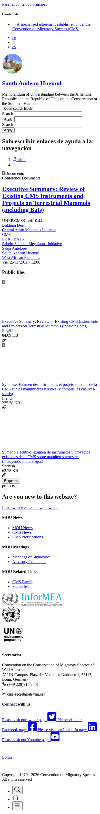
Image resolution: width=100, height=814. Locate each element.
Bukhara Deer (13, 225)
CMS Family (22, 582)
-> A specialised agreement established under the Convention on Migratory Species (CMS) (51, 26)
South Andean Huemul (32, 83)
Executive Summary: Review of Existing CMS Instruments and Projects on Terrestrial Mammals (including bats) (50, 323)
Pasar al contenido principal (24, 4)
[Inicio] (12, 72)
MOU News (22, 528)
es (14, 47)
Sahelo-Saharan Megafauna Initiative (32, 244)
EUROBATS (13, 239)
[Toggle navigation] (17, 790)
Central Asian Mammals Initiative (29, 230)
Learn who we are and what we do (30, 507)
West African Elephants (21, 257)
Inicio (21, 159)
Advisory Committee (29, 561)
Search (7, 114)
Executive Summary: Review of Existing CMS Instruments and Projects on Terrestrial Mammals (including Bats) (46, 199)
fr (13, 42)
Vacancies (20, 586)
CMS (6, 234)
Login (7, 757)
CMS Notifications (27, 537)
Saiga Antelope (14, 248)
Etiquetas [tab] (11, 481)
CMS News (22, 532)
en (14, 37)
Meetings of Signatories (31, 557)
